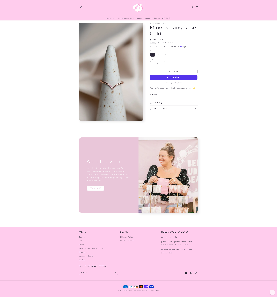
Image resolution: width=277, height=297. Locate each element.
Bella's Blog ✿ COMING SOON (91, 248)
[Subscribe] (115, 272)
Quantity (153, 59)
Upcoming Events (86, 256)
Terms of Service (127, 241)
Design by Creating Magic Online (148, 290)
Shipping (153, 43)
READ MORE (95, 188)
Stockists (82, 252)
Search (82, 237)
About (81, 245)
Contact (82, 260)
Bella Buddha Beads (130, 290)
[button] (81, 7)
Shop (81, 241)
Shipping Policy (126, 237)
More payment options (174, 83)
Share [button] (154, 95)
